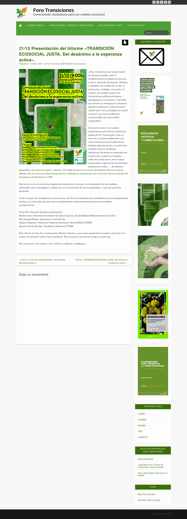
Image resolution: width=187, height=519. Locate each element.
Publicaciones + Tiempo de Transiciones (71, 25)
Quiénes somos (35, 25)
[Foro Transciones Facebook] (161, 2)
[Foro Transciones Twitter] (169, 2)
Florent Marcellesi (145, 459)
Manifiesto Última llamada (149, 500)
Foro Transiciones (54, 63)
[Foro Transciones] (60, 12)
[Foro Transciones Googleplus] (157, 2)
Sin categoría (80, 63)
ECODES (142, 425)
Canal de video (136, 25)
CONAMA (142, 419)
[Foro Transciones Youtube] (154, 2)
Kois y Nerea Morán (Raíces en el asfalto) (152, 474)
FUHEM (141, 413)
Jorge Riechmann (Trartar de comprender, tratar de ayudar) (151, 465)
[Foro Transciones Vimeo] (165, 2)
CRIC (140, 431)
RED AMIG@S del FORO (110, 25)
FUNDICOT (143, 437)
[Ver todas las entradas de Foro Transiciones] (62, 63)
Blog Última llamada (146, 494)
